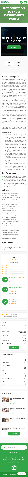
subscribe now (13, 452)
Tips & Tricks (5, 381)
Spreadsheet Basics (7, 376)
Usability (4, 384)
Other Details (18, 63)
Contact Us (22, 474)
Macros (4, 368)
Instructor (9, 68)
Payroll (4, 370)
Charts (4, 360)
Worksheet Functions (7, 387)
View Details (12, 403)
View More (14, 433)
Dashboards (5, 362)
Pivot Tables (5, 373)
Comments (18, 68)
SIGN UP (14, 47)
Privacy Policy (9, 458)
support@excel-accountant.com (16, 459)
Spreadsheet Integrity (7, 378)
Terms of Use (18, 458)
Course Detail (9, 63)
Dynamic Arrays (6, 365)
